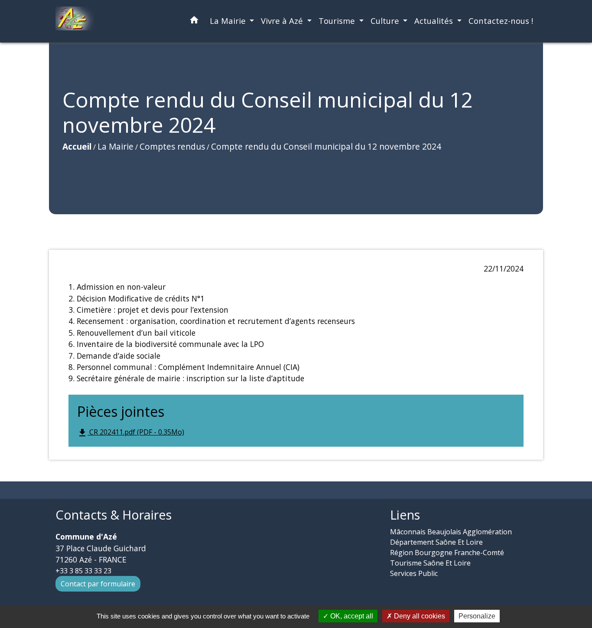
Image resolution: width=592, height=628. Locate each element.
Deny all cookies (418, 616)
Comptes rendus (172, 146)
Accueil (76, 146)
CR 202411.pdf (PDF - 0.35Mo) (130, 432)
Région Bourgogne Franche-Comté (447, 552)
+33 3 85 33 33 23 (83, 571)
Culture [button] (386, 20)
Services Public (414, 573)
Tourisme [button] (338, 20)
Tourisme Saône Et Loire (430, 563)
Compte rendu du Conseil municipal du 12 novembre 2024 (326, 146)
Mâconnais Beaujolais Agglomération (451, 531)
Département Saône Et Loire (436, 542)
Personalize (477, 616)
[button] (194, 21)
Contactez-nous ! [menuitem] (500, 20)
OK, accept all (351, 616)
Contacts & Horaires (113, 515)
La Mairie (115, 146)
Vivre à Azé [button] (283, 20)
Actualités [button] (434, 20)
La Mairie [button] (229, 20)
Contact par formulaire (98, 584)
